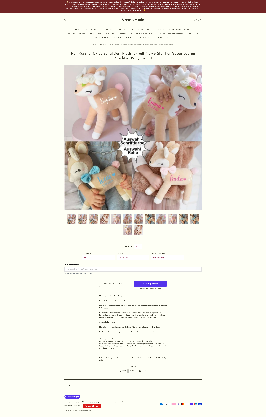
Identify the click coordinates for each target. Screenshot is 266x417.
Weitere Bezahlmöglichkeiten (150, 288)
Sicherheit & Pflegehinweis (72, 405)
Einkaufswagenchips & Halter (170, 33)
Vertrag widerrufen (162, 37)
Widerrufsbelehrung (92, 402)
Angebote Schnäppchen (141, 30)
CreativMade (133, 20)
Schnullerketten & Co (115, 30)
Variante (120, 253)
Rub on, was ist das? (116, 402)
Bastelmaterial (102, 37)
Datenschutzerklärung (71, 402)
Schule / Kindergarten (179, 30)
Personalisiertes (93, 30)
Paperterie (193, 33)
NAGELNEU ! (161, 30)
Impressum (104, 402)
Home (95, 45)
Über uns (79, 30)
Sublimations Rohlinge (124, 37)
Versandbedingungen (71, 386)
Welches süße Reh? (158, 253)
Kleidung (110, 33)
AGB (82, 402)
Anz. (135, 242)
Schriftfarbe (86, 253)
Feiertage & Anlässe (76, 33)
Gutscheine (144, 37)
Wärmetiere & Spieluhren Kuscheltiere (135, 33)
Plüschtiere (95, 33)
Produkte (103, 45)
